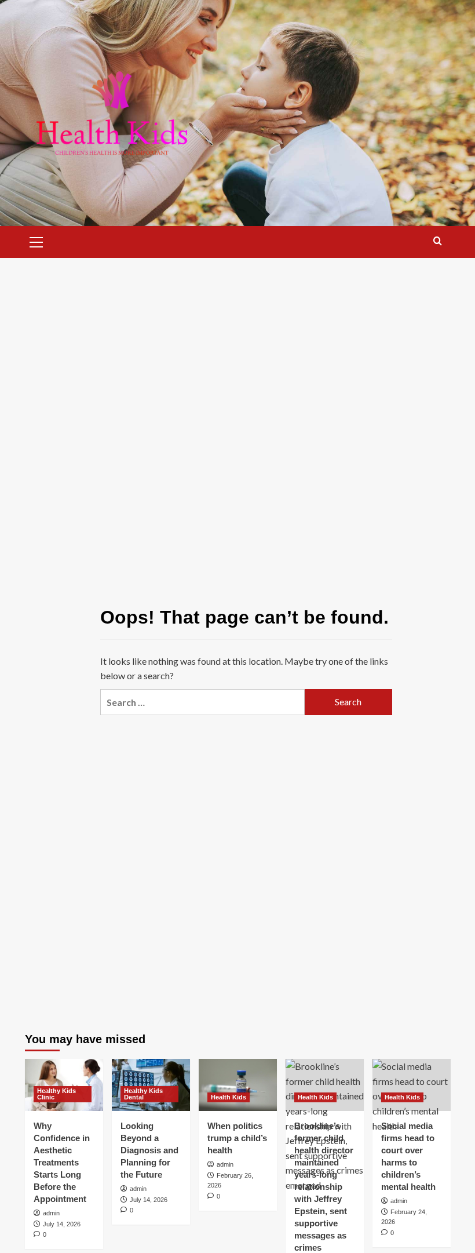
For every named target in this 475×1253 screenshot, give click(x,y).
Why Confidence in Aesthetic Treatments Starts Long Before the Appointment (62, 1162)
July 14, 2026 (62, 1224)
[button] (36, 240)
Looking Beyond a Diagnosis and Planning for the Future (149, 1150)
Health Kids (228, 1097)
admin (51, 1213)
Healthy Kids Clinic (56, 1094)
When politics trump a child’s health (237, 1138)
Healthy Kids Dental (143, 1094)
